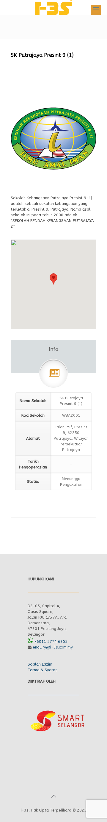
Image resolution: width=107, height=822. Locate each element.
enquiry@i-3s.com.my (53, 647)
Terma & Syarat (42, 670)
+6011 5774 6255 (50, 641)
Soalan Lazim (40, 664)
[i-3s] (53, 7)
